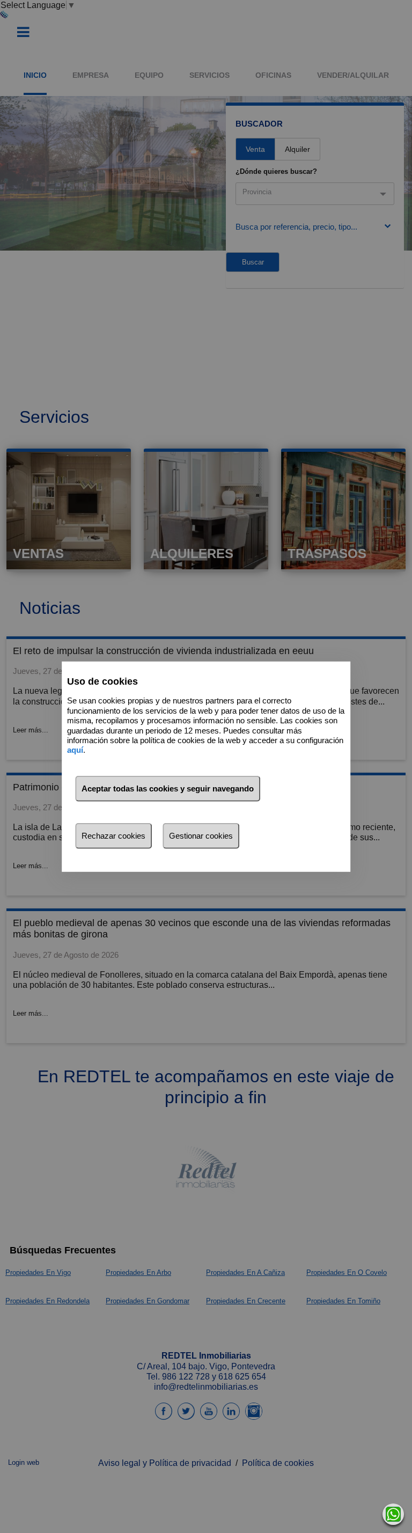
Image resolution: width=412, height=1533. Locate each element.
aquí (75, 749)
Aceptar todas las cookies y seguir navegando (168, 788)
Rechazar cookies (113, 835)
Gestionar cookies (201, 835)
